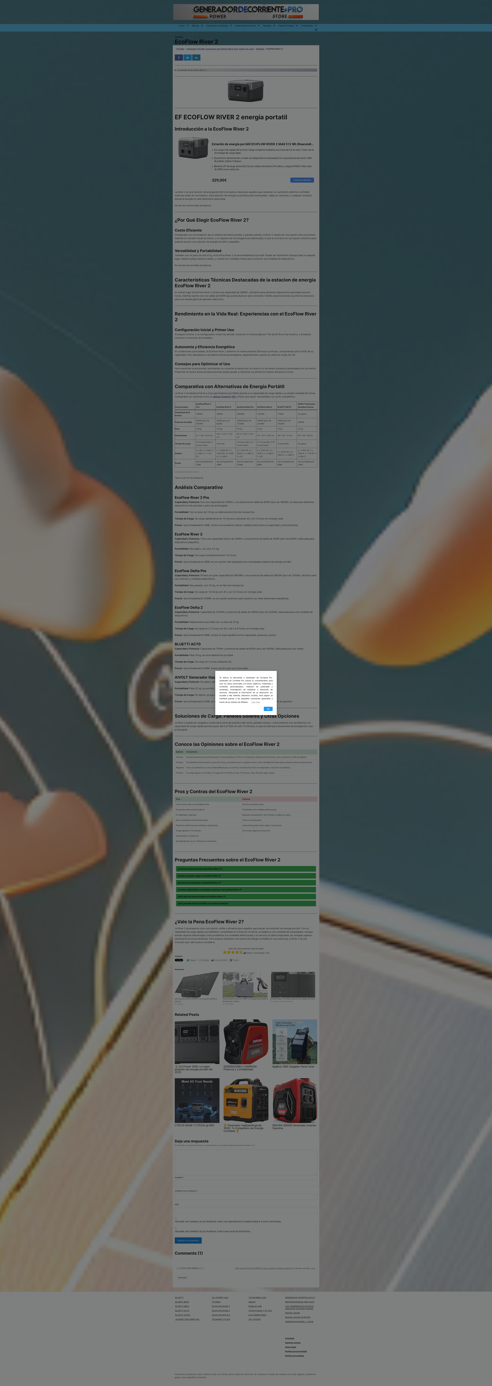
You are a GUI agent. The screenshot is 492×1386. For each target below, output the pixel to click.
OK (268, 709)
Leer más (256, 702)
